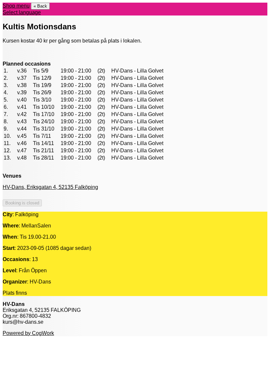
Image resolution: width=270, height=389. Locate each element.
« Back (40, 6)
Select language (22, 12)
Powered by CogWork (28, 333)
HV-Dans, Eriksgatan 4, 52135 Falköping (50, 187)
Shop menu (16, 6)
